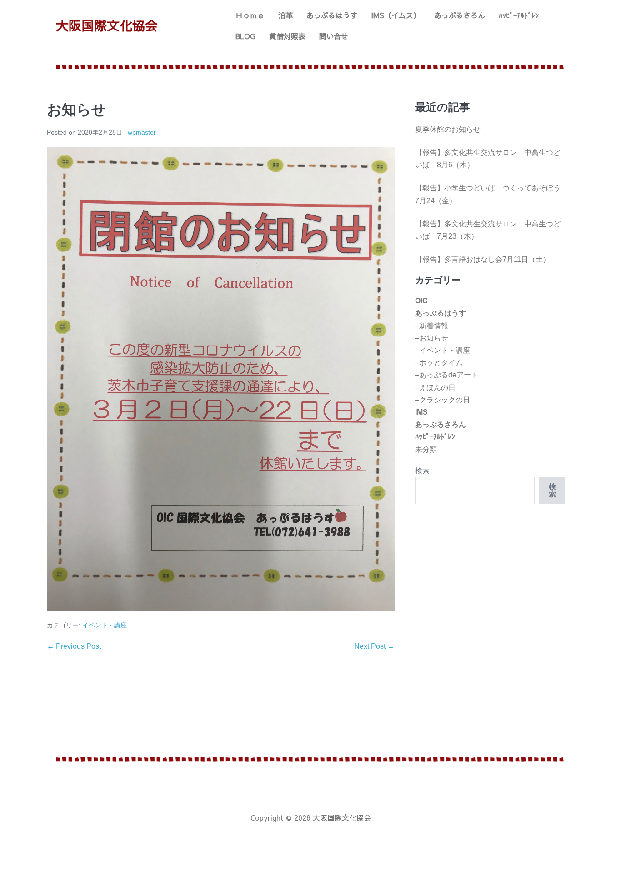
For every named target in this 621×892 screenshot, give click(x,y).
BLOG (245, 36)
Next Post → (374, 646)
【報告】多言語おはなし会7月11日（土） (482, 259)
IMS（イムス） (396, 15)
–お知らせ (431, 338)
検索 (422, 471)
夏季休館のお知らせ (448, 129)
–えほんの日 (435, 387)
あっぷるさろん (459, 15)
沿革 (285, 15)
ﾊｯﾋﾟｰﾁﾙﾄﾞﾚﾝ (519, 15)
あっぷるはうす (331, 15)
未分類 (426, 449)
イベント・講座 (104, 625)
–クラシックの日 (442, 400)
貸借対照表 (287, 36)
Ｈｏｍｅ (250, 15)
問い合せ (333, 36)
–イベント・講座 (442, 350)
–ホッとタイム (439, 362)
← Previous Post (74, 646)
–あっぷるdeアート (446, 375)
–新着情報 (431, 326)
